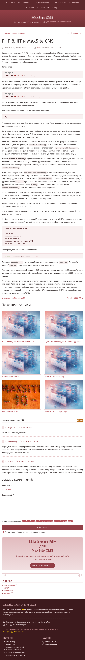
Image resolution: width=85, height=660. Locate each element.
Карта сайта (45, 622)
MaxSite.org (10, 642)
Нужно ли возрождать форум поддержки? (63, 342)
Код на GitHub (50, 642)
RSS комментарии (19, 625)
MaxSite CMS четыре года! (56, 411)
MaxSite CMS (42, 17)
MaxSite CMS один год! (54, 376)
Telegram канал (51, 644)
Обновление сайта (10, 376)
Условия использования (26, 622)
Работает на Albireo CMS (14, 629)
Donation (75, 3)
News (39, 48)
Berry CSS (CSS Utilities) (15, 647)
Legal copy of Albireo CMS (14, 632)
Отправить (43, 527)
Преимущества (26, 3)
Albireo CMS (10, 644)
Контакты (9, 622)
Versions (7, 593)
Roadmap (7, 591)
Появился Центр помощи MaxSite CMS (19, 342)
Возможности (43, 3)
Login (56, 8)
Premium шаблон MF (14, 650)
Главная (12, 3)
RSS (81, 420)
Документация (60, 3)
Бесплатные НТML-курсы (15, 655)
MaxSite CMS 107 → (75, 33)
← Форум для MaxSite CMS (13, 33)
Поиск (42, 8)
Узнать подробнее (41, 565)
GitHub (31, 8)
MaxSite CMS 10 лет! (10, 411)
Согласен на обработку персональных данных (24, 532)
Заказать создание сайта (15, 653)
